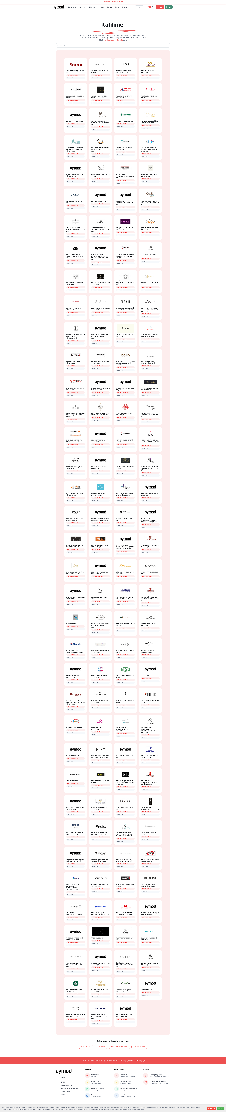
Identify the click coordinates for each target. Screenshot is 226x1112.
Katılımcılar (95, 1075)
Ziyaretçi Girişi (125, 1081)
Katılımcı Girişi (96, 1081)
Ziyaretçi (92, 7)
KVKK (63, 1082)
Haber (102, 7)
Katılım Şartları (65, 1091)
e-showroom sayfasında (114, 40)
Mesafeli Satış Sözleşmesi (69, 1088)
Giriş (169, 7)
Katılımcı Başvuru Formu (158, 1081)
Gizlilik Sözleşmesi (67, 1085)
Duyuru (109, 7)
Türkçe (138, 7)
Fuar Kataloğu (85, 1046)
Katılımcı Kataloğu (97, 1088)
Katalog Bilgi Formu (156, 1075)
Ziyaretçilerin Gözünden (128, 1088)
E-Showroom (101, 1046)
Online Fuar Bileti (139, 1046)
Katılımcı (82, 7)
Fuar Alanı (94, 1095)
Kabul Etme (211, 1108)
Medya (117, 7)
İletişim (124, 7)
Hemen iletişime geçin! (137, 1060)
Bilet (161, 7)
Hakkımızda (72, 7)
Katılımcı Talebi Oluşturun (119, 1046)
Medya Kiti (64, 1095)
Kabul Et (220, 1108)
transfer (123, 1095)
